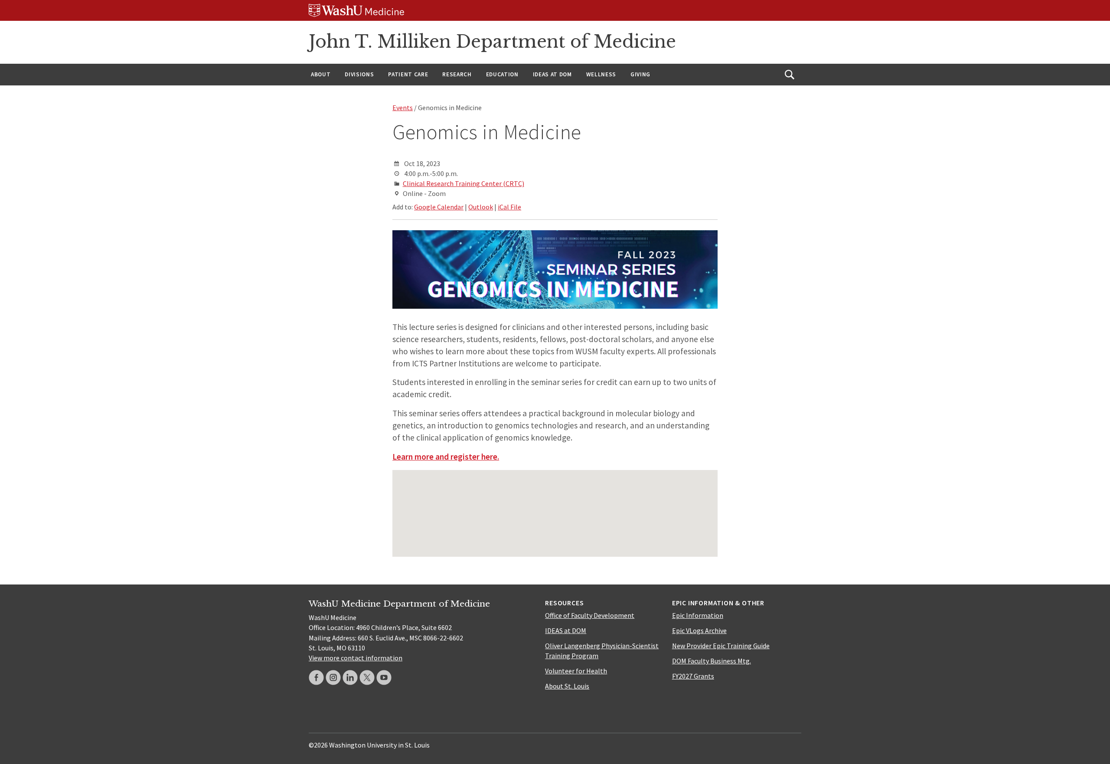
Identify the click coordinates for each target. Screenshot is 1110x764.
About (320, 74)
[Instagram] (333, 677)
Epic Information (697, 615)
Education (502, 74)
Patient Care (408, 74)
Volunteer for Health (576, 670)
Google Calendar (439, 206)
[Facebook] (316, 677)
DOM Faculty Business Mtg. (711, 660)
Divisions (359, 74)
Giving (640, 74)
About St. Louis (567, 686)
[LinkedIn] (350, 677)
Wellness (601, 74)
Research (456, 74)
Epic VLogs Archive (699, 630)
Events (402, 107)
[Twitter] (367, 677)
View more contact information (355, 657)
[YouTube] (384, 677)
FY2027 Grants (693, 676)
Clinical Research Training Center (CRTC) (463, 183)
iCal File (509, 206)
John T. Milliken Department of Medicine (492, 41)
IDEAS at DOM (552, 74)
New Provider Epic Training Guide (721, 645)
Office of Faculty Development (589, 615)
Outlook (480, 206)
